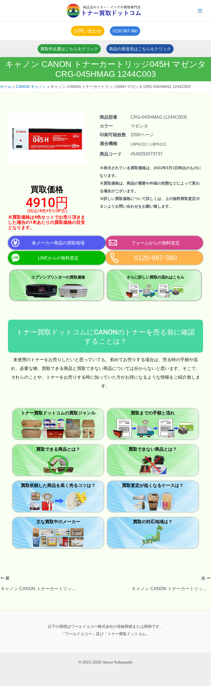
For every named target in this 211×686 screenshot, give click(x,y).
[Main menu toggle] (200, 10)
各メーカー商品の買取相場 (58, 242)
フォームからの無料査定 (155, 242)
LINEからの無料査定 (58, 257)
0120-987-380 (155, 257)
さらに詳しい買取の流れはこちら (155, 277)
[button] (87, 31)
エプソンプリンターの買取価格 (58, 277)
